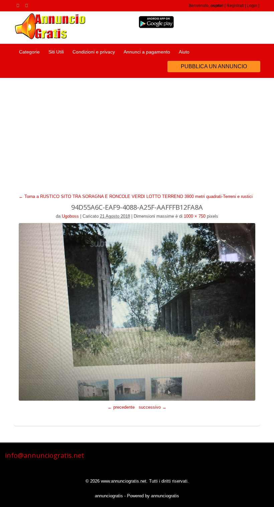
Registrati (235, 5)
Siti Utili (56, 52)
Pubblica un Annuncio (214, 66)
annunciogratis (109, 495)
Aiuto (184, 52)
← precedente (121, 407)
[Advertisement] (137, 128)
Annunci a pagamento (147, 52)
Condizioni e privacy (94, 52)
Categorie (29, 52)
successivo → (152, 407)
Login (252, 5)
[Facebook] (27, 5)
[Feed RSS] (19, 5)
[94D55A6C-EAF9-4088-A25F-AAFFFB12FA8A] (137, 312)
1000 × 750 (195, 216)
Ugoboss (70, 216)
